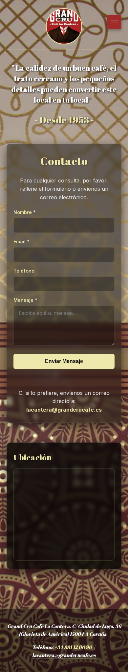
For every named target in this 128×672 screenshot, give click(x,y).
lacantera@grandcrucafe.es (64, 409)
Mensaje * (25, 300)
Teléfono (23, 271)
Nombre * (24, 212)
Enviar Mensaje (64, 361)
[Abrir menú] (114, 22)
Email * (21, 241)
